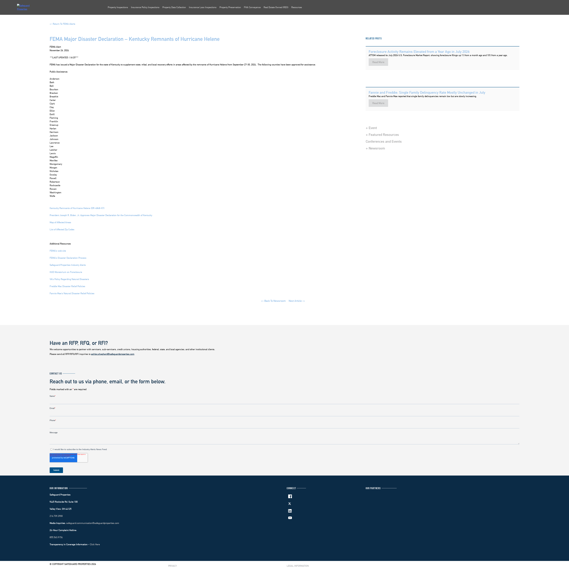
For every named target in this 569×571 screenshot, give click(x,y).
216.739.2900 (56, 516)
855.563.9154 (56, 537)
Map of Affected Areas (60, 222)
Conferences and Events (384, 141)
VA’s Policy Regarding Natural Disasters (69, 279)
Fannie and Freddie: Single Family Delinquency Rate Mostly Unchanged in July (427, 92)
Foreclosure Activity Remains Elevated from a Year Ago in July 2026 (419, 51)
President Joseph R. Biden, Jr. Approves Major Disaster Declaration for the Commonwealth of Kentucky (101, 215)
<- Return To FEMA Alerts (62, 23)
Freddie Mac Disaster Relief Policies (67, 286)
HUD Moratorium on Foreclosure (66, 272)
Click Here (95, 544)
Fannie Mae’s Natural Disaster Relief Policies (72, 293)
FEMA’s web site (58, 250)
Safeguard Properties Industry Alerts (68, 265)
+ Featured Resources (382, 134)
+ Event (371, 128)
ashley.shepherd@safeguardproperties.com (112, 354)
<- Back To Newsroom (273, 300)
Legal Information (298, 565)
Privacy (172, 565)
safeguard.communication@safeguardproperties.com (92, 523)
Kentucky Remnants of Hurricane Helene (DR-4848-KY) (77, 208)
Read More (378, 62)
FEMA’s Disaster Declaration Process (68, 257)
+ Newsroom (375, 148)
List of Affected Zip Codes (62, 229)
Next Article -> (297, 300)
